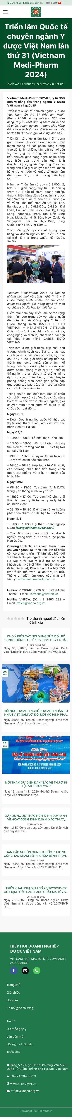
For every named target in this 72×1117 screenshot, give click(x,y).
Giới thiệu (13, 992)
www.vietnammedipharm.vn (37, 579)
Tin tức (11, 1021)
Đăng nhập (15, 2)
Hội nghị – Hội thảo (20, 1044)
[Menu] (5, 12)
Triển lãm (13, 1052)
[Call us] (36, 970)
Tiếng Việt (51, 2)
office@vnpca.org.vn (30, 603)
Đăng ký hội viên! (34, 2)
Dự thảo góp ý (16, 1029)
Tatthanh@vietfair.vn (43, 594)
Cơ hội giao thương (20, 1008)
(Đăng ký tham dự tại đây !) (35, 528)
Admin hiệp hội (55, 84)
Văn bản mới (15, 1037)
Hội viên (12, 1000)
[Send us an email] (25, 970)
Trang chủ (13, 985)
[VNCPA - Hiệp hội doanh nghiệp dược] (36, 12)
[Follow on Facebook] (14, 970)
